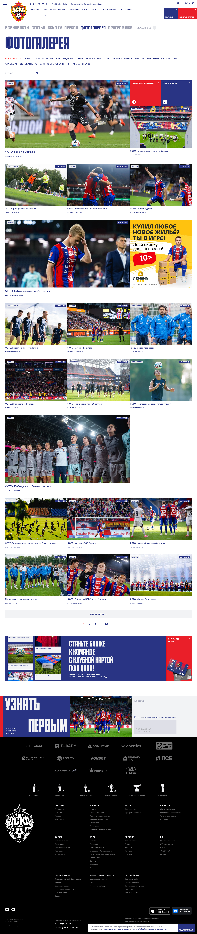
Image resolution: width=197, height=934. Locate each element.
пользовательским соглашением (117, 929)
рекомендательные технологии (16, 928)
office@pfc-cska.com (66, 927)
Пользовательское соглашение (136, 921)
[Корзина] (193, 3)
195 (106, 624)
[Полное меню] (5, 4)
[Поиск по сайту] (178, 3)
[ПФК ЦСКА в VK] (7, 909)
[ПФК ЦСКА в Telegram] (13, 909)
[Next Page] (113, 624)
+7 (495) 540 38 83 (64, 924)
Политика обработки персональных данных (141, 918)
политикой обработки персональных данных (160, 717)
